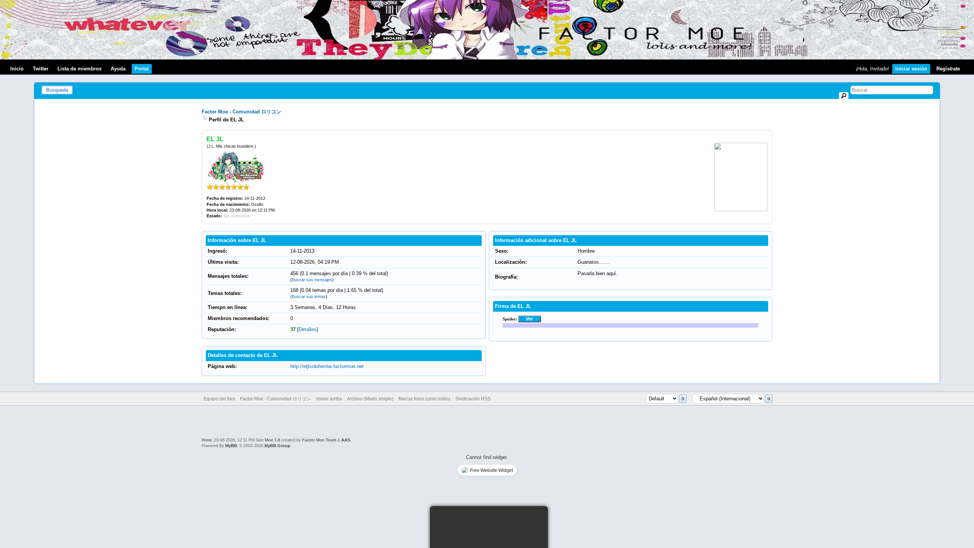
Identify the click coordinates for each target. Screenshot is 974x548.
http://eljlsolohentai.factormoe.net (327, 366)
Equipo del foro (219, 398)
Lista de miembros (79, 69)
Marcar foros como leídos (424, 398)
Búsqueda (57, 90)
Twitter (40, 69)
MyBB (231, 445)
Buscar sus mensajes (312, 279)
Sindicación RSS (472, 398)
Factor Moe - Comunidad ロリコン (241, 112)
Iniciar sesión (911, 69)
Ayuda (118, 69)
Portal (142, 69)
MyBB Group (277, 445)
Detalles (308, 329)
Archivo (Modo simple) (370, 398)
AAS (345, 440)
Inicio (17, 69)
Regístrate (948, 69)
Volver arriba (329, 398)
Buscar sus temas (309, 296)
